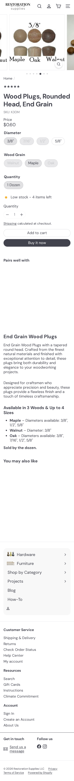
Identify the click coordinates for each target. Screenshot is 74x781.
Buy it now (37, 242)
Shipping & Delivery (19, 638)
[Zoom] (58, 64)
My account (13, 661)
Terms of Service (13, 772)
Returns (9, 644)
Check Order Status (19, 649)
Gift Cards (11, 684)
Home (7, 78)
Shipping (10, 223)
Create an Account (19, 719)
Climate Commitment (21, 696)
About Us (11, 725)
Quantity (10, 206)
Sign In (8, 713)
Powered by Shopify (40, 772)
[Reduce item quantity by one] (7, 215)
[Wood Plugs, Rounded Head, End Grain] (37, 279)
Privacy (52, 768)
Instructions (13, 690)
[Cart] (58, 6)
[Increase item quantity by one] (22, 215)
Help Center (13, 655)
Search (9, 678)
